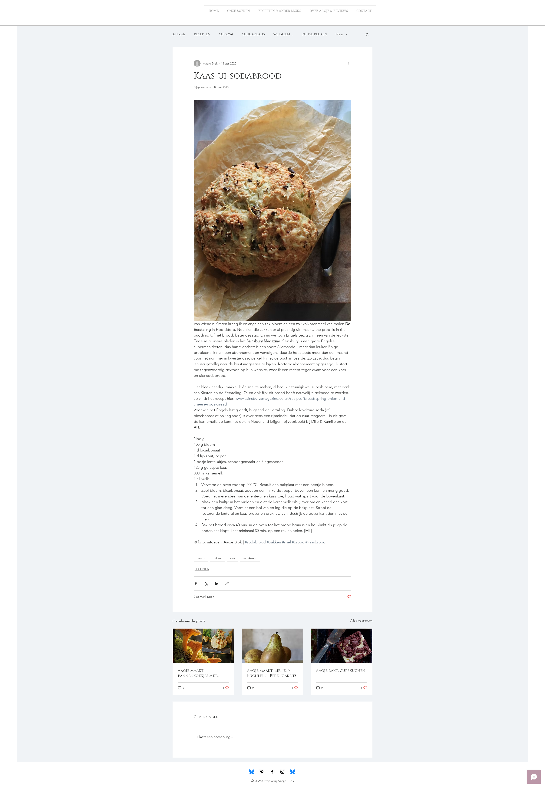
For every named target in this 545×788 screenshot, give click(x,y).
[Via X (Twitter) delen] (206, 584)
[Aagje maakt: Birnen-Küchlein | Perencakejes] (272, 646)
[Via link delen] (227, 584)
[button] (367, 34)
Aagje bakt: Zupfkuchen (340, 670)
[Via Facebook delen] (196, 584)
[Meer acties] (348, 63)
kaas (232, 558)
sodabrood (250, 558)
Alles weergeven (361, 620)
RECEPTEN (202, 34)
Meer (339, 34)
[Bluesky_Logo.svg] (251, 771)
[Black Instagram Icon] (282, 771)
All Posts (178, 34)
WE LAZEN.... (283, 34)
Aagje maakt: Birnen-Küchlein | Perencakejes (272, 673)
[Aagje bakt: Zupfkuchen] (341, 646)
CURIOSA (226, 34)
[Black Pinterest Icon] (261, 771)
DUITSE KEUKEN (314, 34)
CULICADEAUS (253, 34)
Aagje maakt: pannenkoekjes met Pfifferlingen (197, 673)
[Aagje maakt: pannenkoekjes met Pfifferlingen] (203, 646)
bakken (217, 558)
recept (200, 558)
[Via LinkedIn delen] (217, 584)
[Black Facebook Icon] (272, 771)
